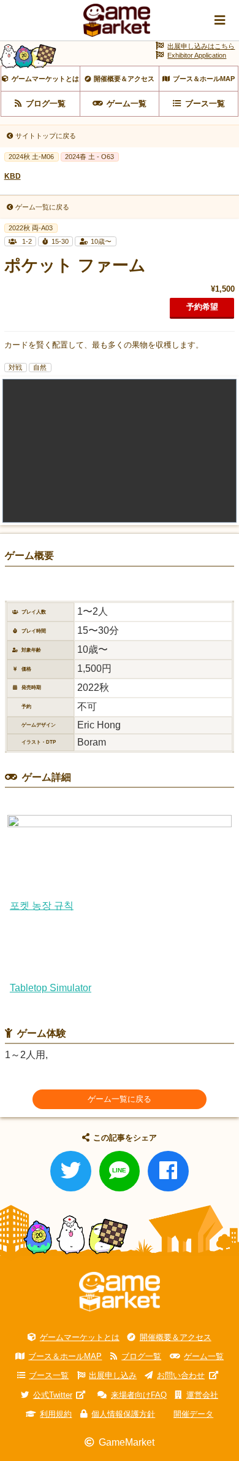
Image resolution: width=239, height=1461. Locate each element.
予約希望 (202, 306)
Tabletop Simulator (50, 988)
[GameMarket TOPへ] (119, 1292)
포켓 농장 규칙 (42, 905)
